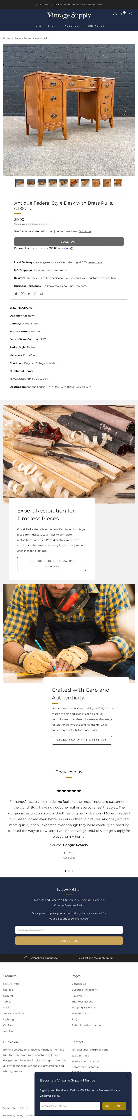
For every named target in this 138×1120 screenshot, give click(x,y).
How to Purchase (82, 1013)
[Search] (131, 13)
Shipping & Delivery (84, 1007)
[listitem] (69, 4)
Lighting (8, 1019)
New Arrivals (11, 983)
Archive (8, 1031)
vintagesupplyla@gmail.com (90, 1049)
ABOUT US (71, 26)
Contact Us (79, 983)
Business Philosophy (85, 989)
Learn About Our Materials (82, 740)
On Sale (8, 1025)
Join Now (85, 231)
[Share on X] (22, 294)
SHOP (52, 26)
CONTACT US (96, 26)
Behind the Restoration (86, 1025)
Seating (8, 995)
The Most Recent (82, 1001)
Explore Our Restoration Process (52, 563)
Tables (7, 1001)
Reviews (77, 995)
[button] (65, 871)
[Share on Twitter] (29, 294)
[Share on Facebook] (16, 294)
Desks (7, 1007)
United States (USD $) (15, 1108)
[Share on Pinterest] (35, 294)
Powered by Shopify (13, 1115)
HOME (38, 26)
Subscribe (114, 1106)
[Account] (115, 13)
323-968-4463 (80, 1055)
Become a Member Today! (89, 4)
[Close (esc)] (127, 1077)
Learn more (95, 262)
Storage (8, 989)
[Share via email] (41, 294)
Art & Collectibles (14, 1013)
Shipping (19, 224)
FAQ (74, 1019)
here (114, 278)
